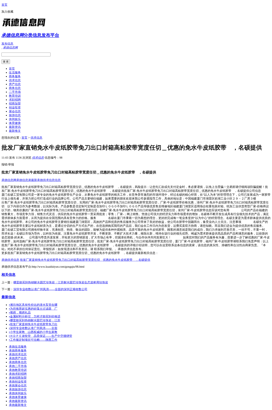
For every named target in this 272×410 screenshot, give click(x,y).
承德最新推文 (18, 404)
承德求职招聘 (18, 373)
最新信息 (8, 297)
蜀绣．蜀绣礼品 (20, 312)
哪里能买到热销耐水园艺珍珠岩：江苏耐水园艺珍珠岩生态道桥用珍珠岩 (60, 282)
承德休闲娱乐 (18, 393)
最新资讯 (15, 126)
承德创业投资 (18, 381)
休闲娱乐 (15, 119)
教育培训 (15, 95)
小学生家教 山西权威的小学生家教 (33, 332)
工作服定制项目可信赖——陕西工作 (33, 339)
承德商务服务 (18, 350)
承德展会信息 (18, 385)
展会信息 (15, 111)
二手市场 (15, 91)
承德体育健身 (18, 397)
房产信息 (15, 84)
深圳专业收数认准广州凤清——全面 (33, 328)
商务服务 (15, 76)
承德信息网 (8, 180)
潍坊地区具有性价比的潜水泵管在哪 (33, 304)
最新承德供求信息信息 (46, 180)
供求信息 (15, 80)
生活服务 (15, 72)
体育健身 (15, 123)
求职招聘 (15, 99)
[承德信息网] (24, 26)
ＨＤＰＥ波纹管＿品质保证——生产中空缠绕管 (40, 335)
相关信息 (8, 275)
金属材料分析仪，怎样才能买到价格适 (34, 316)
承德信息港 (23, 180)
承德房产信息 (18, 358)
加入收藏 (7, 11)
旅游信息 (15, 115)
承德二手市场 (18, 366)
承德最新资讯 (18, 401)
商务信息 (15, 88)
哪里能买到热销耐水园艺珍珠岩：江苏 (34, 320)
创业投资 (15, 107)
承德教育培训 (18, 369)
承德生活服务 (18, 346)
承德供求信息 (10, 259)
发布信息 (7, 43)
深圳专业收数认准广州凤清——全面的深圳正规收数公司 (50, 289)
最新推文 (15, 130)
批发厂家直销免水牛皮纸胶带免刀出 (33, 324)
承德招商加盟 (18, 377)
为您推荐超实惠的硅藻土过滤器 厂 (33, 308)
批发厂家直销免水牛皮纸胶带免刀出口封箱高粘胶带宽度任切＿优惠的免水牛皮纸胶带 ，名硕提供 (85, 259)
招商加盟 (15, 103)
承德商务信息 (18, 362)
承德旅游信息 (18, 389)
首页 (4, 4)
